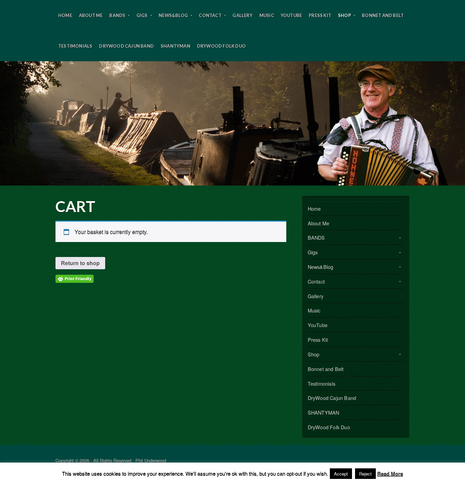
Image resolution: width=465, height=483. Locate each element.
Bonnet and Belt (383, 15)
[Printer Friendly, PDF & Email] (74, 278)
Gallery (242, 15)
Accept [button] (341, 473)
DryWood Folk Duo (221, 46)
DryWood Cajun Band (126, 46)
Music (266, 15)
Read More (390, 473)
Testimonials (75, 46)
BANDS (117, 15)
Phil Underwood (232, 123)
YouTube (291, 15)
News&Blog (173, 15)
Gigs (142, 15)
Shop (344, 15)
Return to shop (80, 263)
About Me (91, 15)
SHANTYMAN (175, 46)
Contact (210, 15)
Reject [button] (365, 473)
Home (65, 15)
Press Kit (320, 15)
